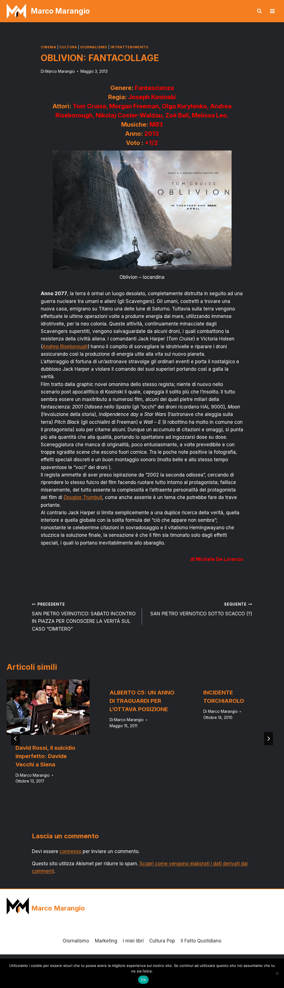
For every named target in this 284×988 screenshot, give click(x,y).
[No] (277, 973)
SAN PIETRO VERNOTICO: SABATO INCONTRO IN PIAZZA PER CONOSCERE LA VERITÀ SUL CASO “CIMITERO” (84, 617)
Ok (143, 979)
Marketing (106, 941)
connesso (70, 851)
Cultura (68, 47)
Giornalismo (93, 47)
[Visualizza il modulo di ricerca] (259, 11)
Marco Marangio (60, 71)
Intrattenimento (130, 47)
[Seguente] (268, 738)
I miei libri (133, 941)
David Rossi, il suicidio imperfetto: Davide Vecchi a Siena (45, 756)
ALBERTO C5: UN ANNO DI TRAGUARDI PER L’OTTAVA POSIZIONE (142, 701)
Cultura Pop (162, 941)
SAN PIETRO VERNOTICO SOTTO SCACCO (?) (201, 609)
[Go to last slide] (15, 738)
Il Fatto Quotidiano (201, 941)
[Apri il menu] (272, 11)
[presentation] (48, 707)
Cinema (48, 47)
